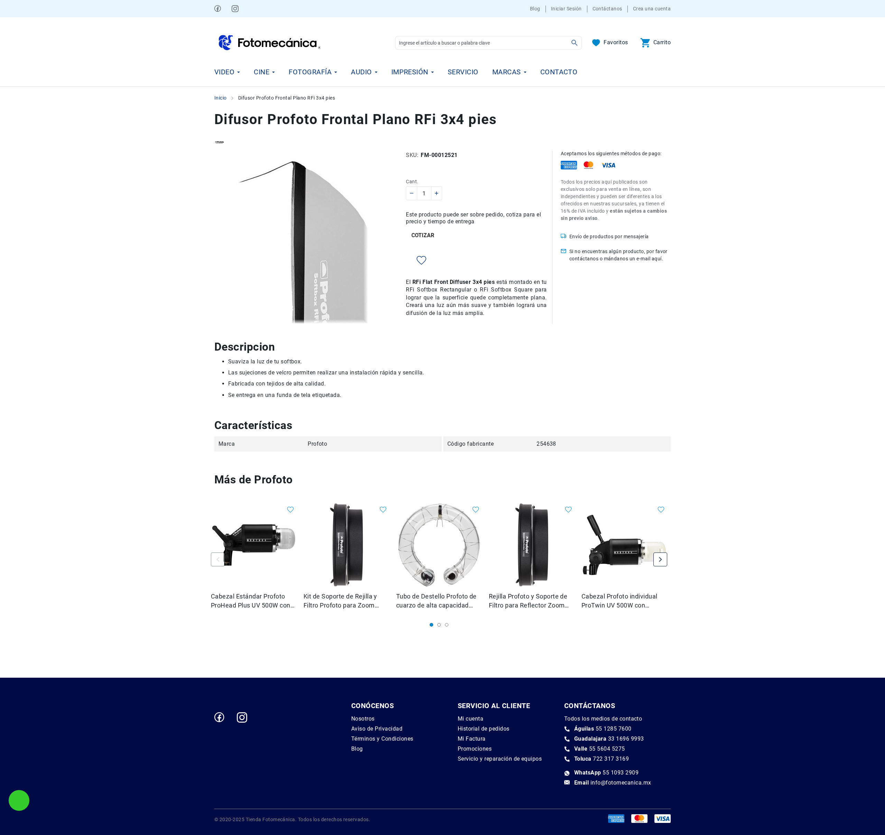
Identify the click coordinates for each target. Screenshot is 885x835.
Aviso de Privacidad (376, 728)
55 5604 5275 (599, 748)
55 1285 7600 (603, 728)
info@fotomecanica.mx (612, 782)
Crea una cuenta (652, 8)
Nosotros (363, 718)
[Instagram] (235, 8)
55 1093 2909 (606, 772)
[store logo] (269, 43)
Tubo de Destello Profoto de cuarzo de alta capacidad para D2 (436, 601)
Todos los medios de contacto (603, 718)
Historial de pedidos (484, 728)
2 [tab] (439, 625)
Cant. (412, 181)
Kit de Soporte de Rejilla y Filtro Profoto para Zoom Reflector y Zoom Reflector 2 (345, 601)
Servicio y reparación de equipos (500, 758)
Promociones (475, 748)
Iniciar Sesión (566, 8)
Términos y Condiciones (382, 738)
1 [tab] (431, 625)
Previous (218, 559)
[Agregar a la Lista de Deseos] (416, 260)
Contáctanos (607, 8)
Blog (535, 8)
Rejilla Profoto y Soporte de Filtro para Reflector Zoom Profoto (528, 601)
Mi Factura (472, 738)
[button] (286, 510)
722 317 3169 (601, 758)
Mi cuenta (470, 718)
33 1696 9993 (609, 738)
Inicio (220, 98)
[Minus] (412, 193)
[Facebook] (217, 8)
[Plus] (436, 193)
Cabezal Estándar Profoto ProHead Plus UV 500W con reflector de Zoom (250, 601)
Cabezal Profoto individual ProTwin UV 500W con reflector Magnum (619, 601)
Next (660, 559)
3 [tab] (446, 625)
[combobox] (488, 43)
